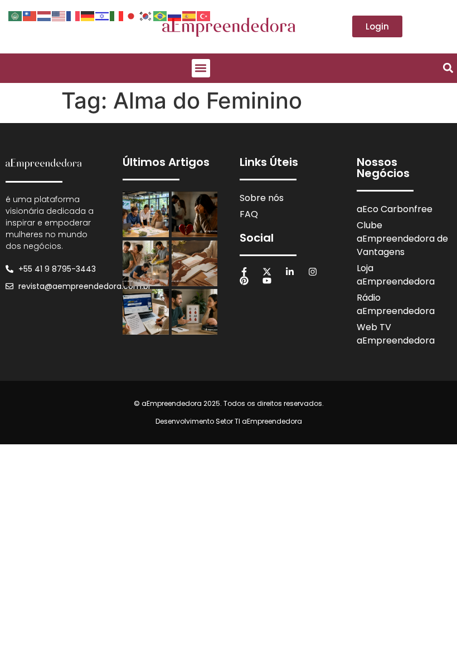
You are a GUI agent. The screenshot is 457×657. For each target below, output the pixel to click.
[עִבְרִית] (102, 15)
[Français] (73, 15)
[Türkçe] (204, 15)
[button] (201, 68)
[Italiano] (117, 15)
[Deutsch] (88, 15)
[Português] (160, 15)
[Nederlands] (44, 15)
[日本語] (131, 15)
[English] (59, 15)
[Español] (189, 15)
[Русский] (175, 15)
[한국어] (146, 15)
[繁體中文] (30, 15)
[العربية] (15, 15)
